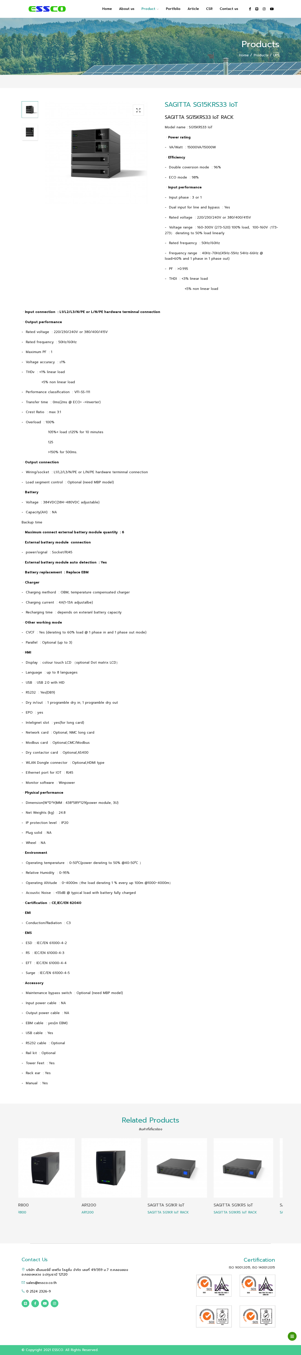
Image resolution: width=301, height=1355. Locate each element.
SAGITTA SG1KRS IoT (173, 1205)
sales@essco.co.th (41, 1282)
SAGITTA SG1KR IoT (106, 1205)
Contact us (229, 8)
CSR (209, 8)
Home (107, 8)
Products (262, 55)
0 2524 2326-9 (38, 1291)
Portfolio (173, 8)
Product (148, 8)
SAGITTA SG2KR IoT (239, 1205)
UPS (276, 55)
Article (193, 8)
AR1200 (29, 1205)
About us (126, 8)
